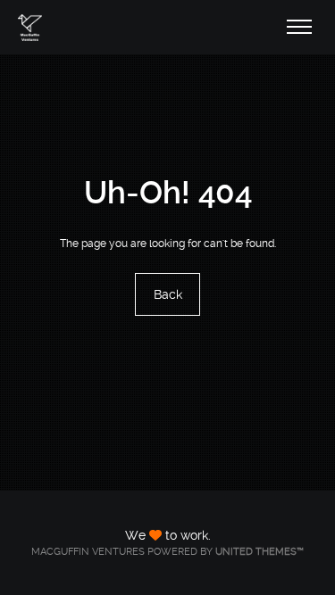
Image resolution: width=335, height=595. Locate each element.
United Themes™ (259, 552)
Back (168, 295)
